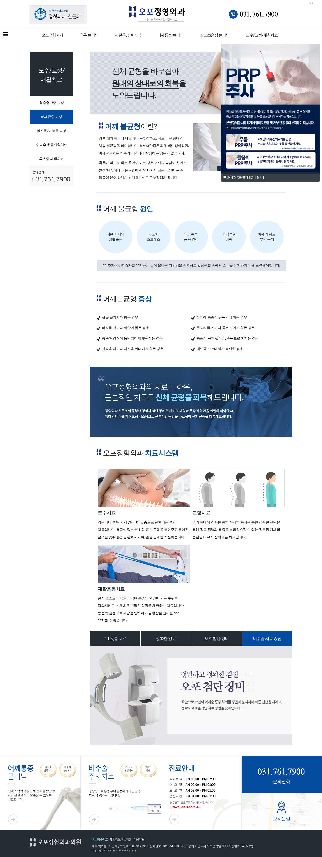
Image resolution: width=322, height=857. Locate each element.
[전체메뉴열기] (5, 35)
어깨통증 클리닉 (170, 35)
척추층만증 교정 (51, 103)
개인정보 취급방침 (120, 839)
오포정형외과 (52, 35)
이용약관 (138, 839)
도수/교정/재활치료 (262, 35)
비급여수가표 (100, 839)
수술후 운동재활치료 (51, 145)
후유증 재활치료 (51, 159)
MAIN (312, 3)
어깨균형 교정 (51, 117)
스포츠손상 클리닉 (215, 35)
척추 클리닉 (89, 35)
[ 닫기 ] (259, 177)
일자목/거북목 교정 (51, 131)
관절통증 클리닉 (128, 35)
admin (133, 850)
